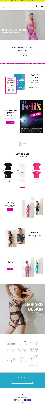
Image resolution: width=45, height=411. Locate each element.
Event (28, 5)
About (19, 5)
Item (24, 5)
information (31, 7)
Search (19, 397)
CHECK (10, 209)
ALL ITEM (21, 35)
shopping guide (24, 397)
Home (14, 5)
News (32, 5)
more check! (10, 122)
